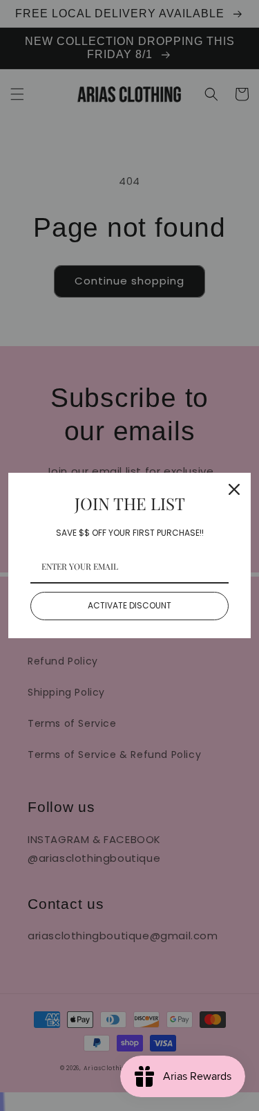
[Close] (234, 489)
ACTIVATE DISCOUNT (129, 605)
